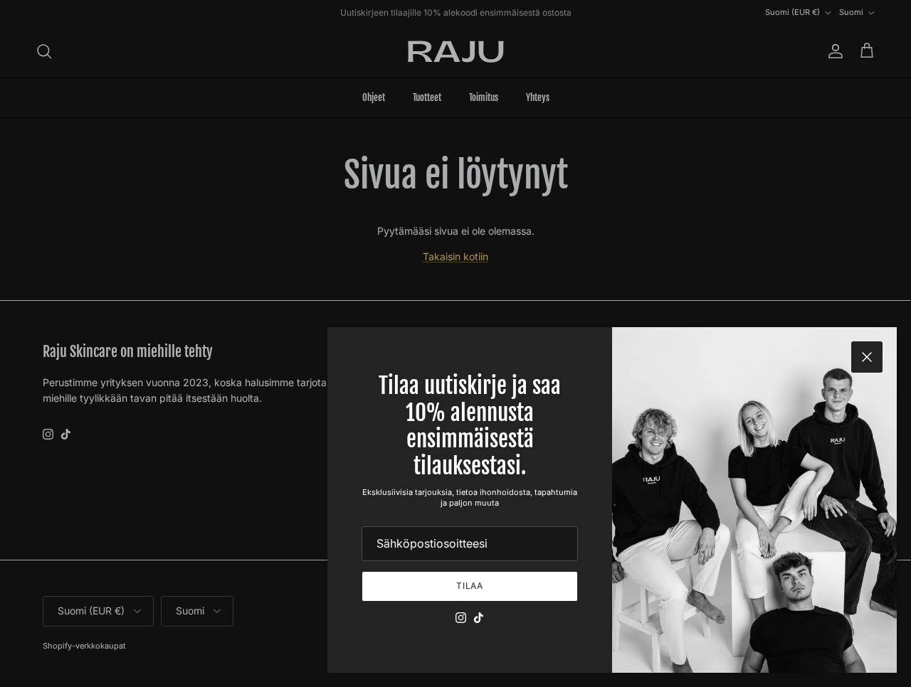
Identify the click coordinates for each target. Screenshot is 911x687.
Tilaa (470, 585)
